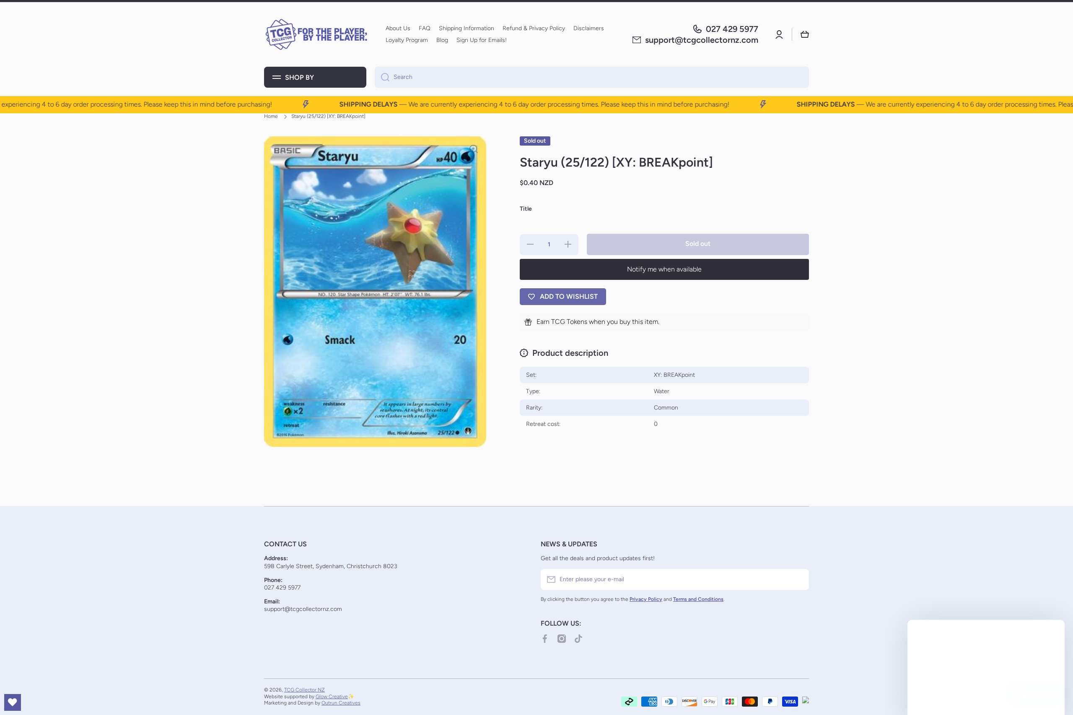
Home (271, 116)
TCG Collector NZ (304, 690)
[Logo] (316, 34)
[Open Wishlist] (12, 702)
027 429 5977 (732, 29)
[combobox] (592, 77)
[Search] (382, 77)
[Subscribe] (798, 579)
